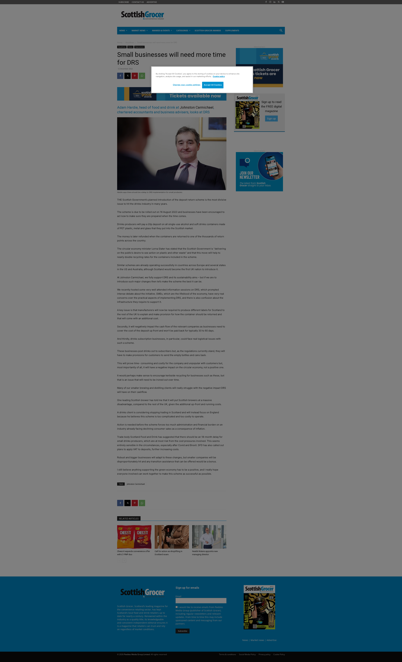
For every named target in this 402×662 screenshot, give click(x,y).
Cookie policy (219, 76)
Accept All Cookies (213, 85)
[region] (202, 79)
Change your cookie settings (186, 85)
